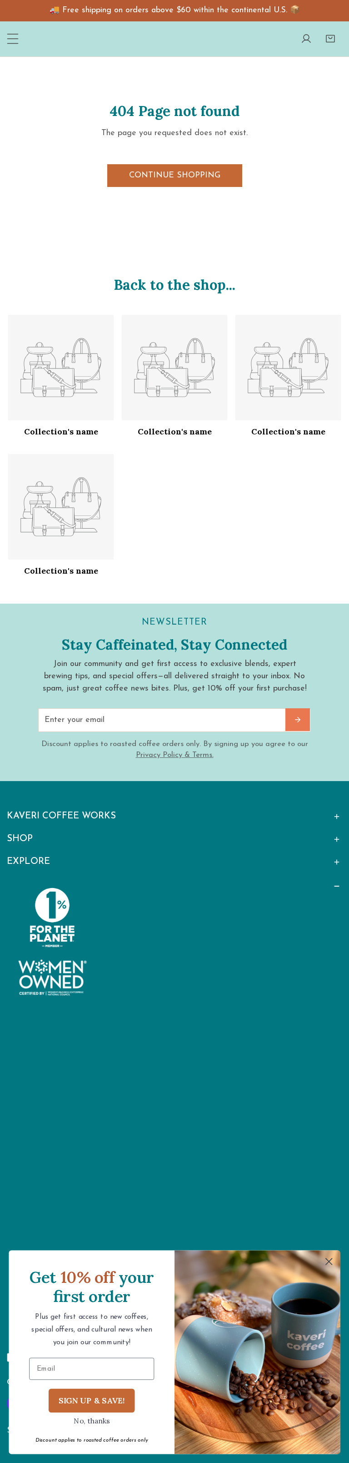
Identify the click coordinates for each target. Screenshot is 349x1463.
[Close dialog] (329, 1261)
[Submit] (297, 719)
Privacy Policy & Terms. (175, 755)
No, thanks (92, 1421)
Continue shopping (174, 176)
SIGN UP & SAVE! (92, 1400)
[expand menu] (13, 39)
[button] (330, 39)
